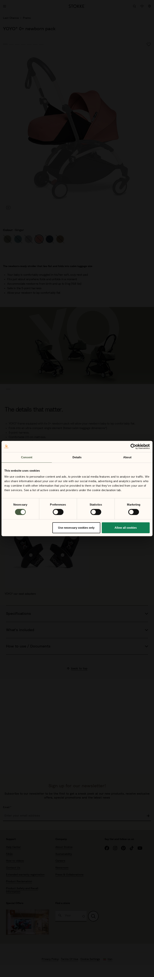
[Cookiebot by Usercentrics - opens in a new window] (133, 446)
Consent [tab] (26, 457)
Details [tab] (77, 457)
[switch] (58, 512)
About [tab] (127, 457)
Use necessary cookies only (76, 527)
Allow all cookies (126, 527)
